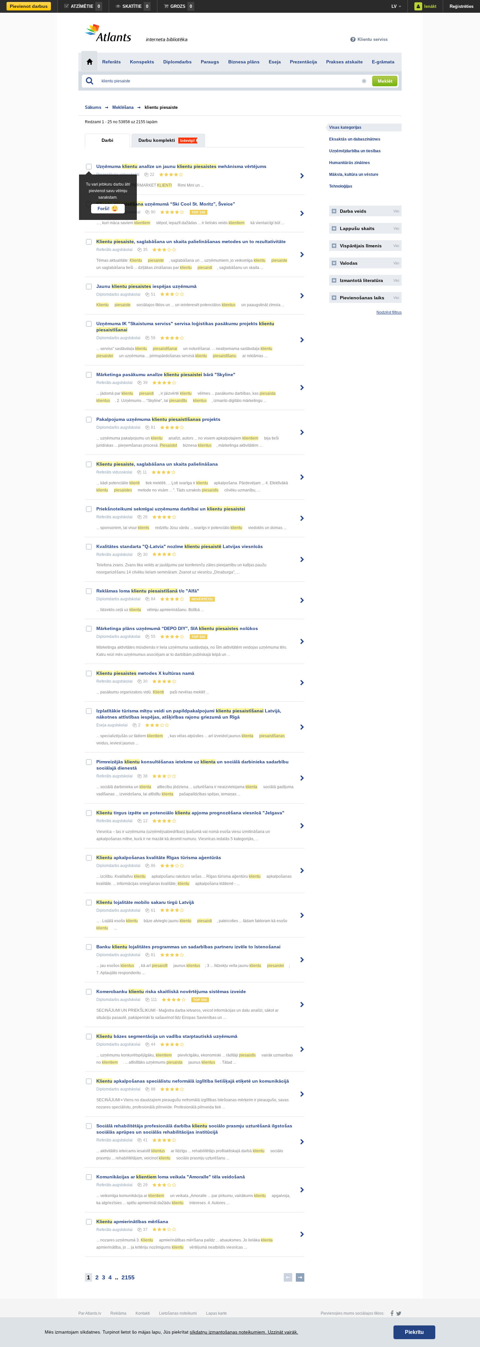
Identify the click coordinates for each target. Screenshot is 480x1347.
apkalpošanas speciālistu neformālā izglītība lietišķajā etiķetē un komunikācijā (192, 1081)
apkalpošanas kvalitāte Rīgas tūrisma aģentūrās (158, 857)
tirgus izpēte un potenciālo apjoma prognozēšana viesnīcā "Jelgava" (190, 812)
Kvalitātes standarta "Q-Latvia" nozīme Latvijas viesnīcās (179, 546)
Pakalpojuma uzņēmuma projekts (158, 419)
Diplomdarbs (107, 294)
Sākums (93, 107)
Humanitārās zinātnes (349, 162)
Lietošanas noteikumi (178, 1313)
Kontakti (143, 1313)
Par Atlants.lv (89, 1313)
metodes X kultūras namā (145, 673)
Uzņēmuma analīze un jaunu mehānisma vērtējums (181, 166)
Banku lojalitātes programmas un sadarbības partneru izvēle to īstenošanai (188, 946)
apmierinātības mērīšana (132, 1221)
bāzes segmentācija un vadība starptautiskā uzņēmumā (166, 1036)
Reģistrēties (461, 6)
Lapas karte (216, 1313)
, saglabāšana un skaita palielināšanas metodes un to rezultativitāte (191, 241)
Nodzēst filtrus (389, 312)
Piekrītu (414, 1332)
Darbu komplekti (156, 140)
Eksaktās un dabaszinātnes (354, 139)
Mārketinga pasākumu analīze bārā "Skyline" (165, 374)
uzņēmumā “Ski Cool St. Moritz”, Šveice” (165, 204)
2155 (128, 1277)
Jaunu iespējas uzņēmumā (146, 286)
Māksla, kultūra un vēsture (353, 174)
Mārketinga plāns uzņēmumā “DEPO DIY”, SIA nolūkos (177, 628)
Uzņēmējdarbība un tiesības (355, 151)
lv (394, 6)
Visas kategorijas (345, 127)
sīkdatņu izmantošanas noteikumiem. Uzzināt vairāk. (244, 1332)
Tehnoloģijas (340, 186)
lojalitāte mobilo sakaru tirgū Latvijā (145, 902)
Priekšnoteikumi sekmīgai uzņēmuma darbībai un (170, 508)
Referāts (103, 249)
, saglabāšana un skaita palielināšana (157, 464)
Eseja (101, 725)
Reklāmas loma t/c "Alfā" (147, 590)
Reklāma (118, 1313)
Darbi (107, 140)
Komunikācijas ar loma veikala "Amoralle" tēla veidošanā (170, 1176)
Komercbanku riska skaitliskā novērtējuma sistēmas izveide (171, 991)
